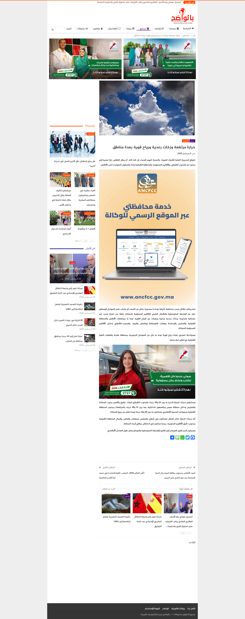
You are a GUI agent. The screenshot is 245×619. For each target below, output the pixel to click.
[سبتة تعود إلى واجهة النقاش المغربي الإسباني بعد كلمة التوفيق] (147, 503)
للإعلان (165, 608)
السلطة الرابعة (89, 213)
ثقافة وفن (113, 28)
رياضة (128, 28)
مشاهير (96, 28)
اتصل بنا (191, 608)
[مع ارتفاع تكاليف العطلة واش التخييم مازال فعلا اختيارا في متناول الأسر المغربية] (60, 179)
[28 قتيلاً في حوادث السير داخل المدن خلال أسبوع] (89, 322)
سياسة (172, 28)
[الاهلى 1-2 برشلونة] (84, 218)
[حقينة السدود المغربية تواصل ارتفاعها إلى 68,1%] (116, 503)
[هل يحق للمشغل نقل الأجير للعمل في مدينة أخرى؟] (72, 144)
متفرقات (81, 28)
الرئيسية (187, 28)
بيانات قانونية (178, 608)
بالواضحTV (91, 134)
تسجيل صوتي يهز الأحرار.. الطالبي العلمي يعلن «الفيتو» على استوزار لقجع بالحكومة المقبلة (139, 2)
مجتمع (143, 28)
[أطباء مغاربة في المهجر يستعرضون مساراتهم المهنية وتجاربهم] (84, 179)
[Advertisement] (99, 15)
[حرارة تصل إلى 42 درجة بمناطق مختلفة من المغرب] (89, 338)
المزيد (68, 28)
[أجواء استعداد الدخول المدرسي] (60, 218)
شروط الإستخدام (152, 608)
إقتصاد (158, 28)
